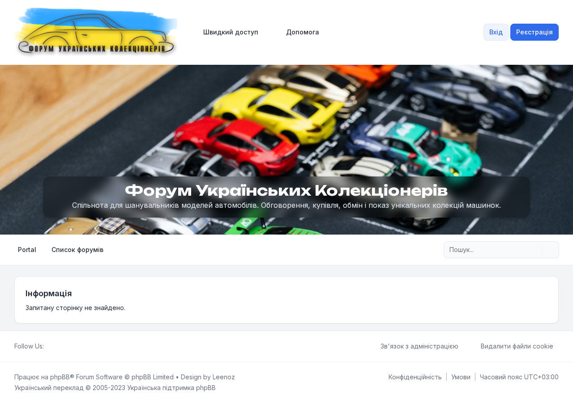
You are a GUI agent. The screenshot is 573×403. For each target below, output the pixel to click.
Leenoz (224, 377)
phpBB (60, 377)
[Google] (71, 346)
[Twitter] (56, 346)
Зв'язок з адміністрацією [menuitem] (419, 346)
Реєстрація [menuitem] (534, 32)
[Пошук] (533, 249)
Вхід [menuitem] (496, 32)
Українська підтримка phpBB (171, 387)
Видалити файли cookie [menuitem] (517, 346)
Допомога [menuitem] (302, 32)
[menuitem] (226, 32)
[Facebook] (49, 346)
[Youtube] (63, 346)
